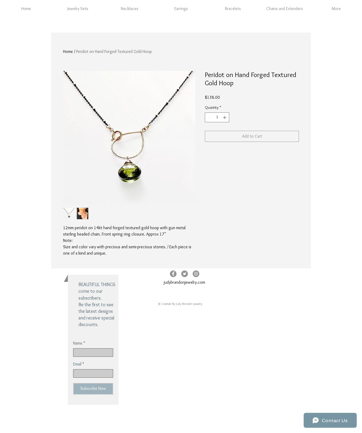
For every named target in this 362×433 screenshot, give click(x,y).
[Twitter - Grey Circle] (184, 273)
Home (68, 51)
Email (77, 364)
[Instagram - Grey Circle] (196, 273)
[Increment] (225, 117)
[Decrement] (209, 117)
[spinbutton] (217, 117)
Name (77, 343)
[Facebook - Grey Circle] (173, 273)
